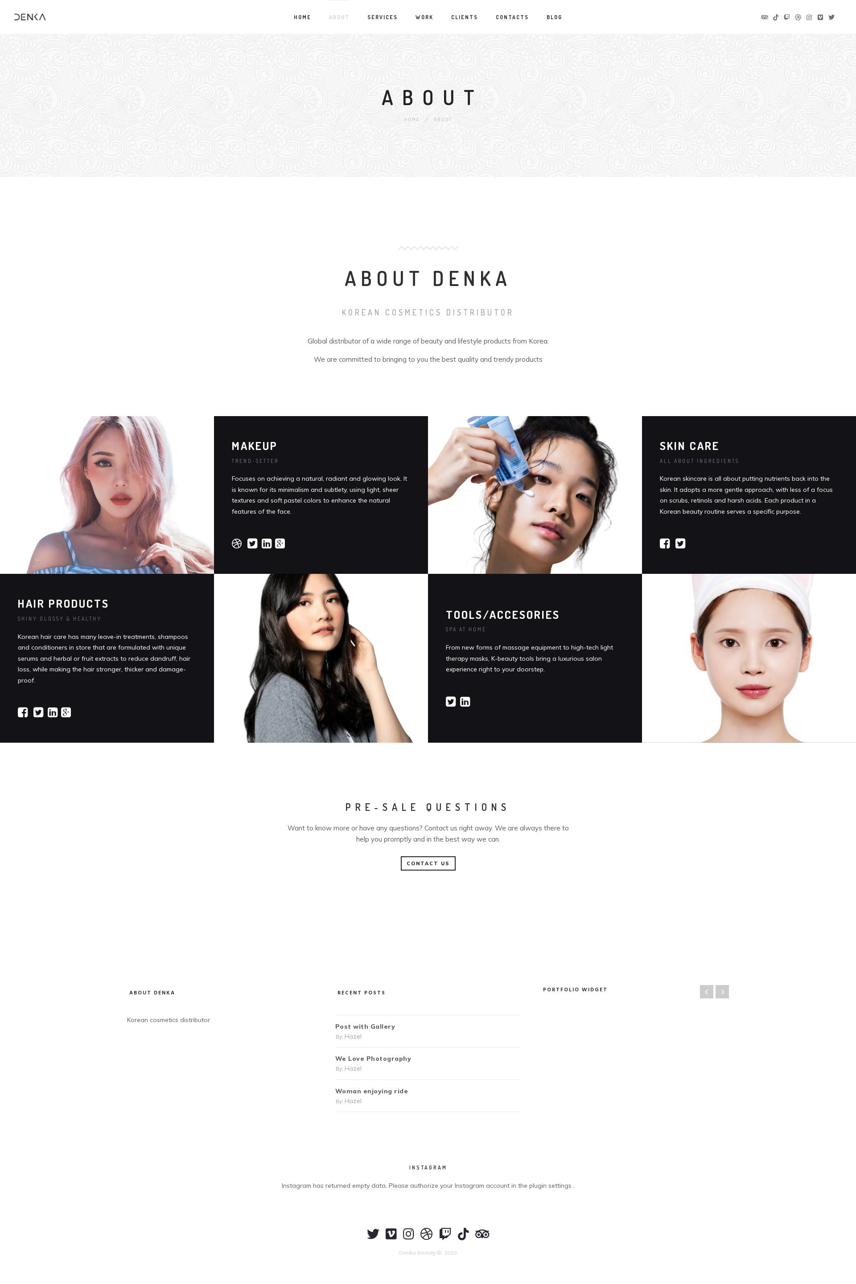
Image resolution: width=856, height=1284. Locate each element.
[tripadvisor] (482, 1238)
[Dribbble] (426, 1238)
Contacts (512, 17)
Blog (554, 17)
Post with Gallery (365, 1026)
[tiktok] (463, 1238)
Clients (464, 17)
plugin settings (551, 1186)
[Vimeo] (391, 1238)
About (339, 17)
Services (382, 17)
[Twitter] (373, 1238)
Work (424, 17)
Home (302, 17)
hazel (353, 1036)
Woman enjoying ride (371, 1091)
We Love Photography (373, 1059)
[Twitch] (445, 1238)
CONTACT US (428, 863)
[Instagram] (408, 1238)
